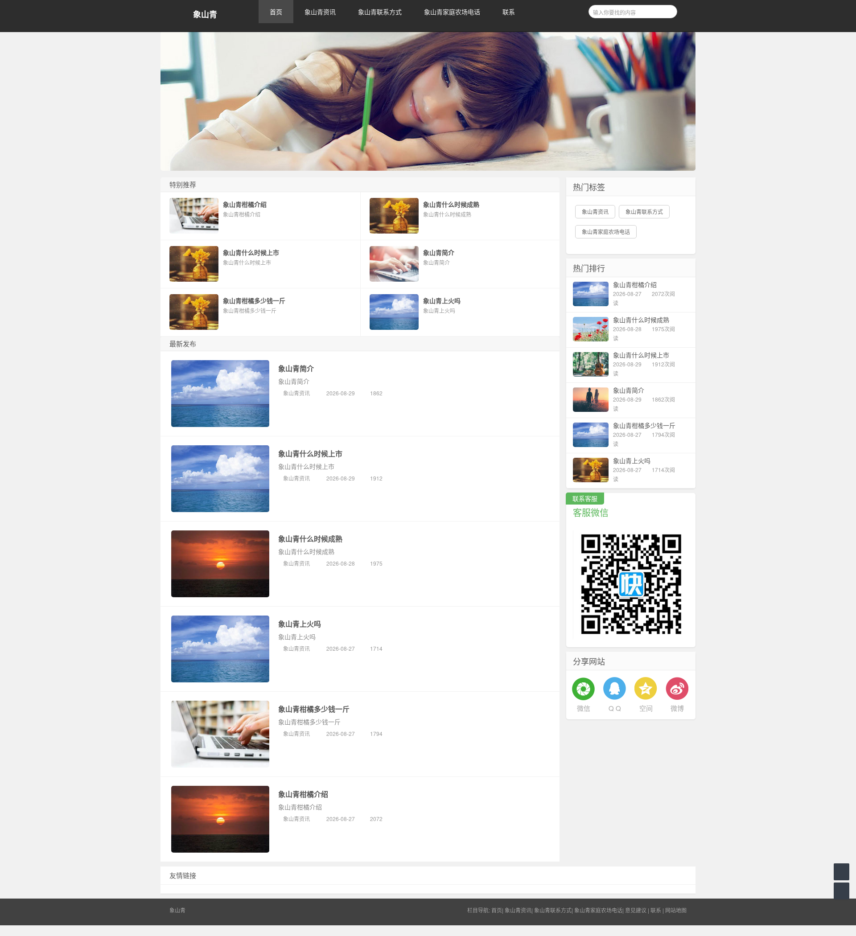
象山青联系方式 (380, 11)
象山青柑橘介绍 (303, 794)
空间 (646, 708)
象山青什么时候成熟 (310, 539)
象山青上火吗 (299, 624)
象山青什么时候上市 (310, 453)
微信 (583, 708)
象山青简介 (296, 368)
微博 (677, 708)
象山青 (205, 14)
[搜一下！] (667, 10)
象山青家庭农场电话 (452, 11)
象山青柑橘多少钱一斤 (314, 709)
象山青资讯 (320, 11)
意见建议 (635, 910)
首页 (276, 11)
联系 (508, 11)
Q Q (615, 708)
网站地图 (676, 910)
